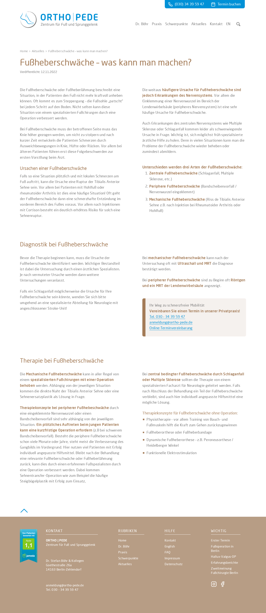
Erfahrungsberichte (224, 562)
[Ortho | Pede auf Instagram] (214, 586)
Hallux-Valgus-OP (223, 556)
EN (228, 24)
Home (24, 51)
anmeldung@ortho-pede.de (170, 322)
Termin (229, 4)
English (170, 546)
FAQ (167, 552)
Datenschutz (173, 564)
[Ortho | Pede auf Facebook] (222, 586)
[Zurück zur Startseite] (59, 26)
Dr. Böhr (141, 24)
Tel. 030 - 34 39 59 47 (62, 589)
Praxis (157, 24)
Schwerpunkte (176, 24)
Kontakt (216, 24)
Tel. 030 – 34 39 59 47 (167, 316)
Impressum (172, 558)
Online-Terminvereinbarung (171, 328)
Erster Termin (220, 540)
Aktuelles (198, 24)
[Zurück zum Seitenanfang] (24, 510)
